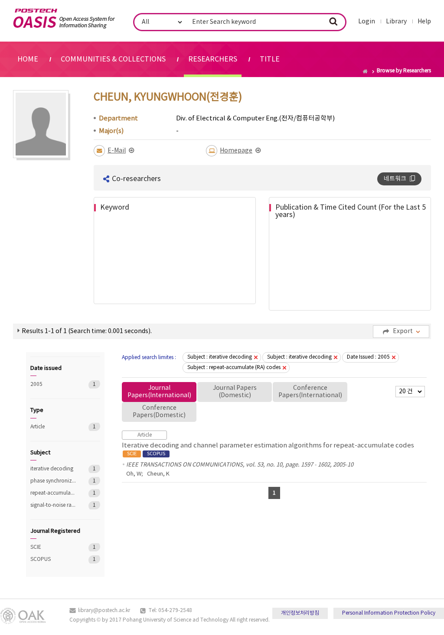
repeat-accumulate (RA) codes (53, 493)
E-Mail (117, 150)
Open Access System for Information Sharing (64, 19)
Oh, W (133, 474)
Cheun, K (158, 474)
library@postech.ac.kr (104, 610)
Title (270, 59)
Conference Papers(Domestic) (159, 412)
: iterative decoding (219, 357)
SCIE (53, 547)
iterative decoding (53, 469)
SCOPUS (53, 559)
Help (424, 21)
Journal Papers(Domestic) (235, 392)
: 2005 (368, 357)
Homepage (236, 150)
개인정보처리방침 (300, 613)
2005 (53, 384)
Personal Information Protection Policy (388, 613)
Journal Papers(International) (159, 392)
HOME (27, 59)
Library (396, 21)
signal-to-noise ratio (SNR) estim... (53, 505)
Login (366, 21)
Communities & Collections (113, 59)
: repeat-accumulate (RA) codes (234, 367)
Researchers (212, 59)
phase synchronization (53, 481)
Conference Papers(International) (310, 392)
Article (53, 427)
